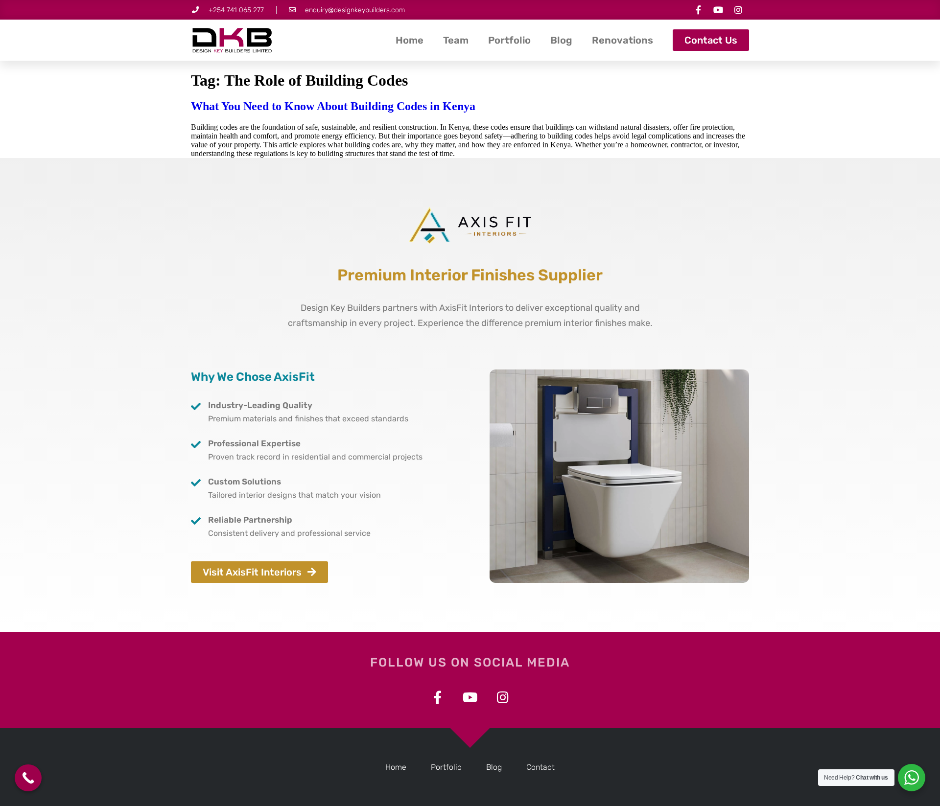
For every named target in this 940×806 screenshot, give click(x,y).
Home (409, 40)
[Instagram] (738, 10)
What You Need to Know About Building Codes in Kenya (333, 106)
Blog (561, 40)
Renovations (622, 40)
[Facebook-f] (698, 10)
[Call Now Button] (28, 777)
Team (456, 40)
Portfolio (509, 40)
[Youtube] (718, 10)
